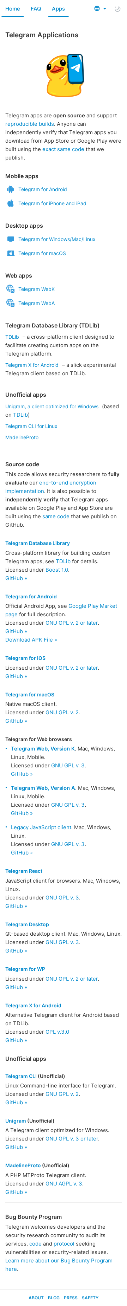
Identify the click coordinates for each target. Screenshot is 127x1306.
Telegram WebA (36, 303)
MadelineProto (21, 437)
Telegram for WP (25, 969)
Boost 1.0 (57, 569)
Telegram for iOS (25, 658)
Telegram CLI (21, 1076)
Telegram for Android (42, 189)
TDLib (12, 337)
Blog (54, 1297)
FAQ (36, 8)
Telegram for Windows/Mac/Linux (57, 239)
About (36, 1297)
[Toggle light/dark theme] (117, 9)
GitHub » (16, 578)
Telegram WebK (36, 289)
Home (12, 8)
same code (55, 516)
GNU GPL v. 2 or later (72, 622)
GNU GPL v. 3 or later (72, 1138)
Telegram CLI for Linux (31, 426)
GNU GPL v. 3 (68, 765)
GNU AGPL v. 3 (64, 1183)
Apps (58, 8)
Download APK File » (31, 639)
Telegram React (23, 871)
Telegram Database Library (37, 543)
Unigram (15, 1121)
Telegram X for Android (32, 365)
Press (71, 1297)
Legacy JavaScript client (41, 827)
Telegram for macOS (42, 253)
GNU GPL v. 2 (62, 712)
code (35, 1243)
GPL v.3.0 (57, 1031)
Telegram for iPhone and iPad (52, 203)
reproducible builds (29, 124)
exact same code (63, 149)
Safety (90, 1297)
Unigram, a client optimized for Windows (51, 406)
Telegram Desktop (27, 924)
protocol (64, 1243)
